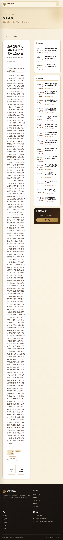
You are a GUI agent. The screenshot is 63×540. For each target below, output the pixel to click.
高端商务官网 (36, 494)
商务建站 (10, 451)
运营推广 (10, 454)
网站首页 (4, 516)
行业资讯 (8, 36)
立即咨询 (47, 220)
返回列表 (12, 458)
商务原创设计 (36, 497)
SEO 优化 (35, 506)
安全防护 (35, 503)
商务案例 (4, 519)
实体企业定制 (36, 500)
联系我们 (4, 528)
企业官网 (18, 451)
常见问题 (52, 537)
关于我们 (4, 525)
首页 (3, 36)
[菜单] (57, 4)
